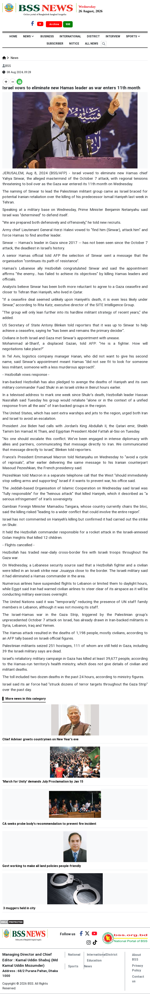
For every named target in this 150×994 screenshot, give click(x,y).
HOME (13, 36)
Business (47, 36)
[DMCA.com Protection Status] (12, 922)
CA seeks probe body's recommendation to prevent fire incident (49, 824)
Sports (131, 36)
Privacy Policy (137, 968)
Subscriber (54, 43)
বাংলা (68, 24)
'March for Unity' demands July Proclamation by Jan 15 (43, 781)
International (70, 36)
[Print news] (19, 82)
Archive (54, 24)
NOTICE (74, 43)
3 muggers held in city (19, 908)
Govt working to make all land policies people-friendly (42, 866)
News (27, 36)
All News (91, 43)
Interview (113, 36)
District (93, 36)
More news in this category (25, 698)
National (74, 954)
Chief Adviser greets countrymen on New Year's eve (40, 739)
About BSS (136, 957)
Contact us (138, 979)
